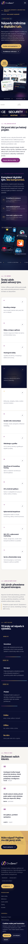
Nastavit (6, 939)
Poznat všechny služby (9, 160)
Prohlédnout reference (10, 51)
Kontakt (3, 907)
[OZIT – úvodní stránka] (7, 2)
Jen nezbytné (16, 935)
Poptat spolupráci (8, 847)
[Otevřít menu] (25, 3)
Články (3, 904)
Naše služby (4, 896)
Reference (3, 899)
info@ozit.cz (6, 886)
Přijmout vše (7, 935)
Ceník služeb (4, 902)
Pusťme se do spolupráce (10, 46)
